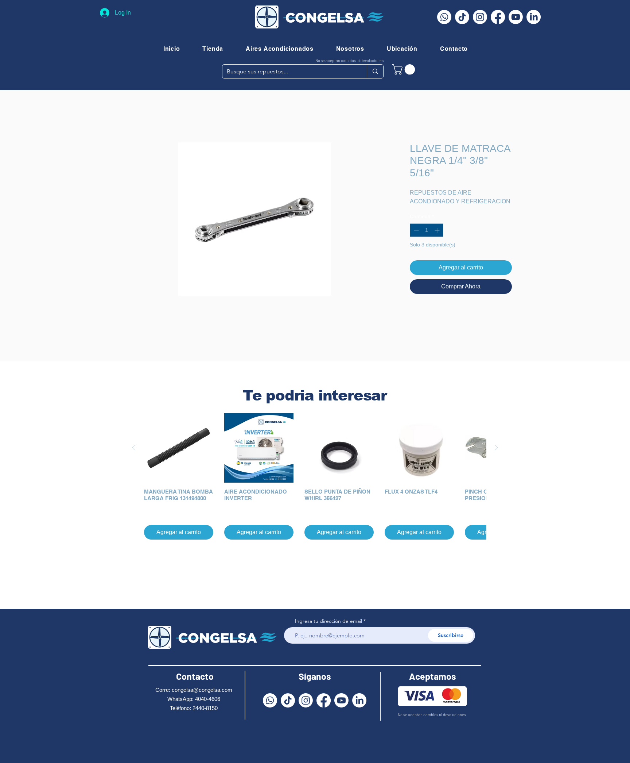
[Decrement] (415, 231)
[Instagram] (480, 17)
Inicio (125, 116)
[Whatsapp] (444, 17)
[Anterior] (133, 448)
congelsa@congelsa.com (202, 690)
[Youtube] (516, 17)
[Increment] (437, 231)
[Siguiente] (496, 448)
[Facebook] (498, 17)
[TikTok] (462, 17)
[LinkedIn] (533, 17)
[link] (404, 69)
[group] (315, 476)
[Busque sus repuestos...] (375, 71)
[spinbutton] (426, 231)
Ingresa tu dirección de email (328, 621)
